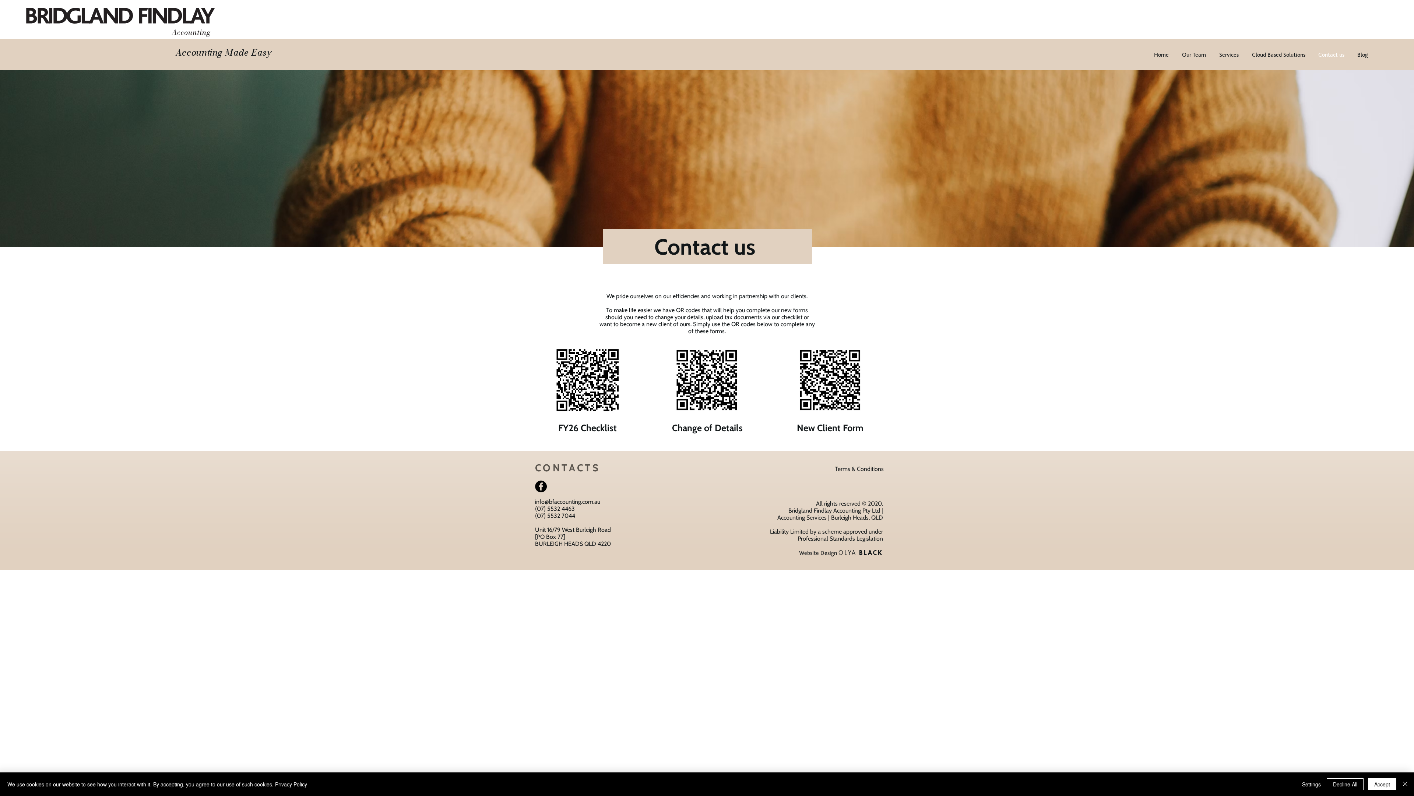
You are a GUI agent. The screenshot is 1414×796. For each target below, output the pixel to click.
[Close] (1405, 784)
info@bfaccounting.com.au (567, 501)
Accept (1382, 784)
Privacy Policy (291, 784)
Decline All (1345, 784)
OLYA (860, 552)
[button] (859, 469)
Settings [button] (1311, 784)
